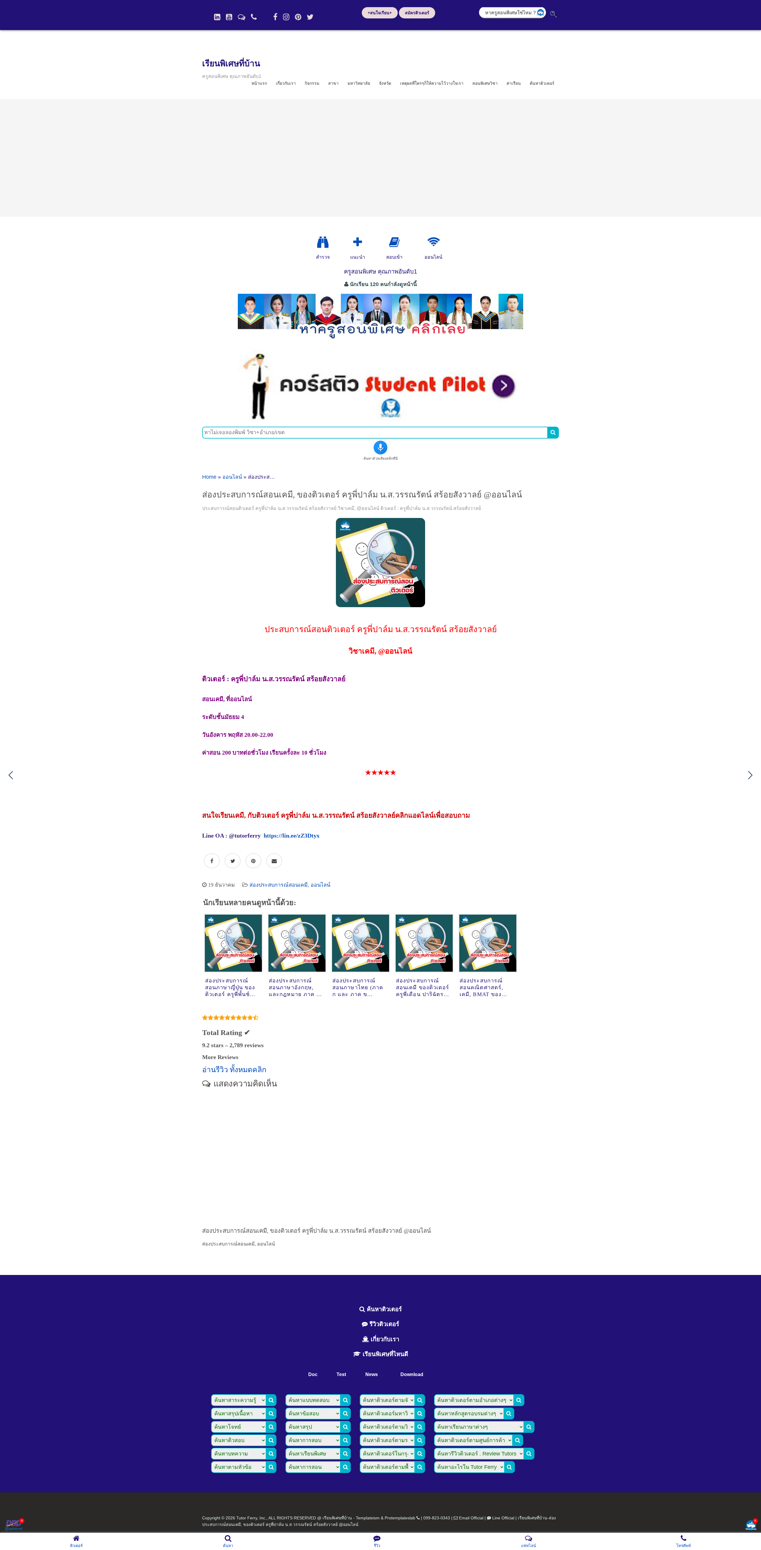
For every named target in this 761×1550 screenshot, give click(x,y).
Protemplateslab (400, 1518)
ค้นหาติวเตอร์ (542, 83)
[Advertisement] (380, 158)
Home (209, 477)
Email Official (471, 1518)
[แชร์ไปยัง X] (232, 861)
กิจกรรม (312, 83)
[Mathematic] (357, 242)
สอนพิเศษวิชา (485, 83)
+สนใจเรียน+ (380, 12)
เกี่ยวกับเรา (286, 83)
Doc (312, 1374)
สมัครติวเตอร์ (417, 12)
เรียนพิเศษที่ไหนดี (384, 1354)
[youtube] (229, 17)
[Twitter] (310, 17)
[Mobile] (254, 17)
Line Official (503, 1518)
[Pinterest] (298, 17)
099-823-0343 (436, 1518)
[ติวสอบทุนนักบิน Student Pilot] (380, 419)
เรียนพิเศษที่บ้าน (231, 63)
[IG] (286, 17)
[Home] (217, 17)
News (371, 1374)
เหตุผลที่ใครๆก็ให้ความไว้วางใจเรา (431, 83)
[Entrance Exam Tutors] (394, 242)
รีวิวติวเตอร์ (383, 1324)
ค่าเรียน (514, 83)
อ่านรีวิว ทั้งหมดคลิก (234, 1070)
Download (411, 1374)
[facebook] (275, 17)
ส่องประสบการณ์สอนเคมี (278, 885)
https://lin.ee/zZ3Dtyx (292, 835)
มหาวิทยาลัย (359, 83)
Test (341, 1374)
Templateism (368, 1518)
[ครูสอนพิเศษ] (380, 341)
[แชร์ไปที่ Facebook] (211, 861)
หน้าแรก (259, 83)
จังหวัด (385, 83)
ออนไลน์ (232, 477)
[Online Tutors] (433, 242)
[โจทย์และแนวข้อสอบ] (751, 1525)
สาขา (333, 83)
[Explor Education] (322, 242)
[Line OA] (241, 17)
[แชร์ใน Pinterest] (253, 861)
